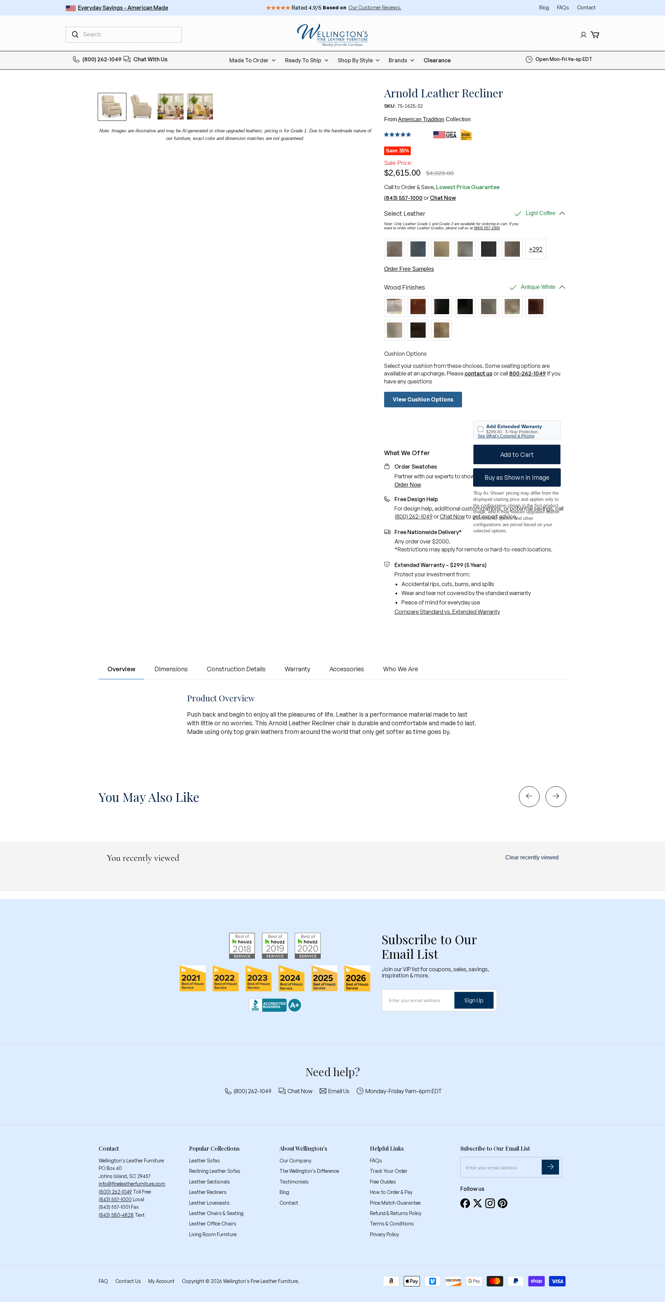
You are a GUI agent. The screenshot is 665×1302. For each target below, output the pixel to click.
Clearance (437, 60)
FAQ (103, 1281)
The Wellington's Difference (309, 1171)
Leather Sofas (204, 1160)
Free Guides (383, 1182)
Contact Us (128, 1281)
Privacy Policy (384, 1234)
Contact (586, 7)
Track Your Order (388, 1171)
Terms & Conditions (392, 1223)
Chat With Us (150, 59)
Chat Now (443, 198)
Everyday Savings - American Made (123, 7)
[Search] (75, 34)
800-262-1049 (527, 373)
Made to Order (249, 60)
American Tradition (421, 119)
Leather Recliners (208, 1192)
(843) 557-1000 (403, 198)
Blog (544, 7)
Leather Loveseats (209, 1203)
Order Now (407, 485)
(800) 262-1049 (102, 59)
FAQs (563, 7)
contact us (478, 373)
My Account (161, 1281)
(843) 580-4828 (116, 1215)
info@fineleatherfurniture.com (132, 1184)
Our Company (295, 1160)
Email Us (338, 1091)
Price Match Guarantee (395, 1203)
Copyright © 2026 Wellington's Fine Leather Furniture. (240, 1281)
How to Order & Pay (391, 1192)
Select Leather (404, 213)
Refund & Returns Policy (396, 1213)
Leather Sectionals (209, 1182)
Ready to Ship (303, 60)
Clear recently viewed (532, 857)
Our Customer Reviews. (374, 7)
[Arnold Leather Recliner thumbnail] (170, 106)
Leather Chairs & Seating (216, 1213)
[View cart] (595, 34)
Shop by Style (355, 60)
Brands (398, 60)
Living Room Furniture (213, 1234)
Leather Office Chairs (212, 1223)
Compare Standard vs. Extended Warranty (447, 611)
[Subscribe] (550, 1167)
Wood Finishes (404, 287)
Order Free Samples (409, 269)
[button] (398, 134)
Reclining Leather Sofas (214, 1171)
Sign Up (474, 1000)
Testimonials (294, 1182)
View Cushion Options (423, 399)
